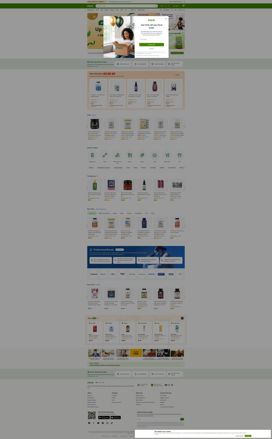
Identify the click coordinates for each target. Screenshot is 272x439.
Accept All (248, 436)
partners (181, 433)
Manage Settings (240, 436)
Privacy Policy (140, 53)
